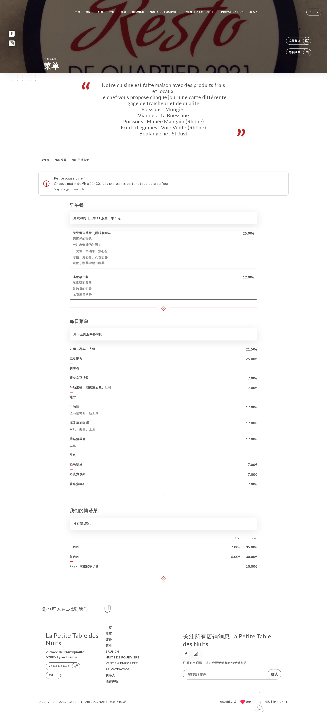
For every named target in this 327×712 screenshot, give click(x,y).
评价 (112, 11)
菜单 (123, 11)
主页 (77, 11)
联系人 (254, 11)
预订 (89, 11)
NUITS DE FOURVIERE (165, 11)
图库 (100, 11)
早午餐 (45, 159)
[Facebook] (12, 34)
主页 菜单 (50, 59)
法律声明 (112, 681)
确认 (274, 674)
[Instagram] (12, 43)
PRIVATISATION (232, 11)
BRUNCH (138, 11)
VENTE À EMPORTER (201, 11)
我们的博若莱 (80, 159)
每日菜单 (61, 159)
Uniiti (284, 701)
